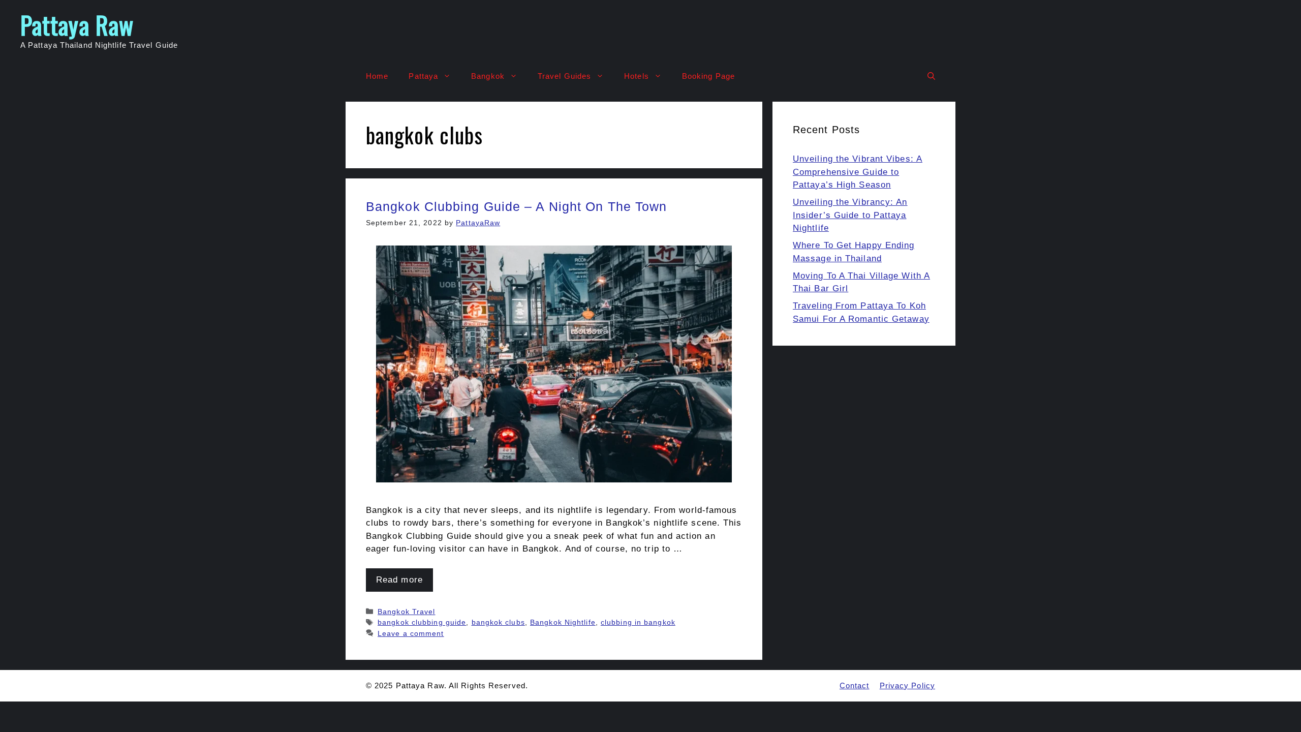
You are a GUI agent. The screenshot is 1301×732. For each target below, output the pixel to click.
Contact (855, 685)
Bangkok (488, 76)
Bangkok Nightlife (563, 622)
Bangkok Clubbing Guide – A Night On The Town (516, 206)
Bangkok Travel (406, 611)
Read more (399, 580)
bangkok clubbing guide (422, 622)
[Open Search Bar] (931, 76)
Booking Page (708, 76)
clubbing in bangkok (638, 622)
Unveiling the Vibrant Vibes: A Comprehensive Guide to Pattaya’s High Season (857, 172)
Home (377, 76)
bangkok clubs (498, 622)
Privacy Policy (907, 685)
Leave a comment (411, 633)
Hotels (636, 76)
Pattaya (423, 76)
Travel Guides (564, 76)
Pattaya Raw (77, 25)
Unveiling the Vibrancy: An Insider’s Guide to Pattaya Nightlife (850, 215)
